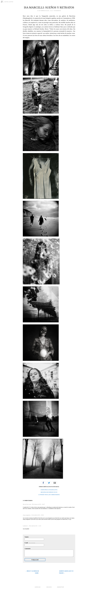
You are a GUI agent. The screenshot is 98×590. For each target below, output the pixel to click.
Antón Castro (8, 1)
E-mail (30, 542)
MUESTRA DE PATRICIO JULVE (49, 492)
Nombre (27, 537)
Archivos (49, 587)
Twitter (49, 482)
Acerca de (37, 587)
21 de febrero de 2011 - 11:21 (45, 10)
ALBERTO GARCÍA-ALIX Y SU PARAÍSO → (66, 572)
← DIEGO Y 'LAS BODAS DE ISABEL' (32, 572)
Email (54, 482)
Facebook (43, 482)
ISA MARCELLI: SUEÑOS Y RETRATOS (49, 7)
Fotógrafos (57, 10)
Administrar (60, 587)
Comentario (27, 548)
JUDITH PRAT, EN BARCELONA (49, 489)
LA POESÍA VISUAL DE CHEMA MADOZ (49, 494)
